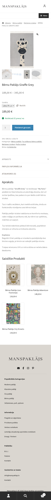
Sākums (8, 23)
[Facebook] (23, 368)
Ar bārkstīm (11, 147)
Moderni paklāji (10, 384)
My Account (8, 496)
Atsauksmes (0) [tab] (9, 173)
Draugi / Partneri (10, 436)
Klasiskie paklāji (10, 389)
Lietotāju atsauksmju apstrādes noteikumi (19, 432)
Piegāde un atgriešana (12, 418)
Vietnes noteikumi (11, 427)
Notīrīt (23, 105)
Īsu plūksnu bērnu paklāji (32, 141)
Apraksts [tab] (6, 159)
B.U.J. (6, 451)
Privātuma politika (11, 422)
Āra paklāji (8, 394)
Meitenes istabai (30, 23)
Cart (39, 493)
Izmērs (5, 102)
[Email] (18, 368)
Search (25, 496)
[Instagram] (28, 368)
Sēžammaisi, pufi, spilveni (14, 403)
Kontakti (7, 461)
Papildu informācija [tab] (12, 166)
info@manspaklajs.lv (12, 475)
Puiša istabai (21, 144)
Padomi (7, 456)
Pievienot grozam (22, 127)
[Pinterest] (33, 368)
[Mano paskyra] (44, 6)
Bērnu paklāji (17, 23)
